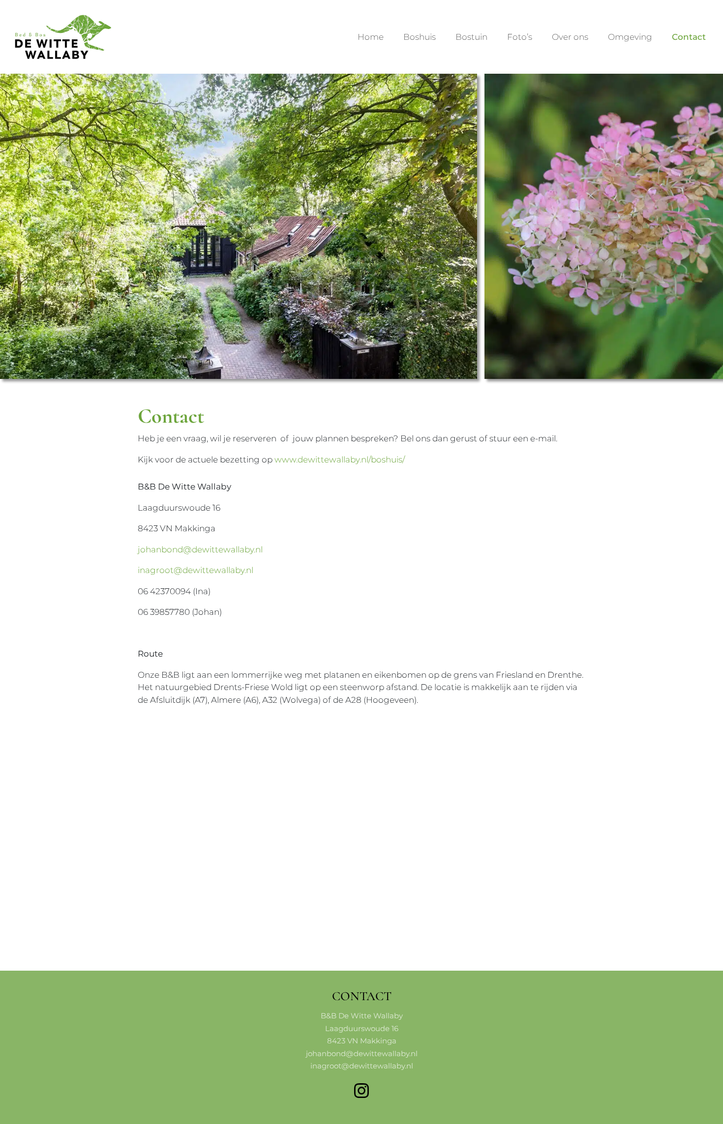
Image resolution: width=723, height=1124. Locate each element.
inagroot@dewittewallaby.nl (195, 570)
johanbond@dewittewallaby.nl (200, 549)
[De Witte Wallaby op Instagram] (361, 1091)
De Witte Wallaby (23, 16)
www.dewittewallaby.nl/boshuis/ (339, 459)
